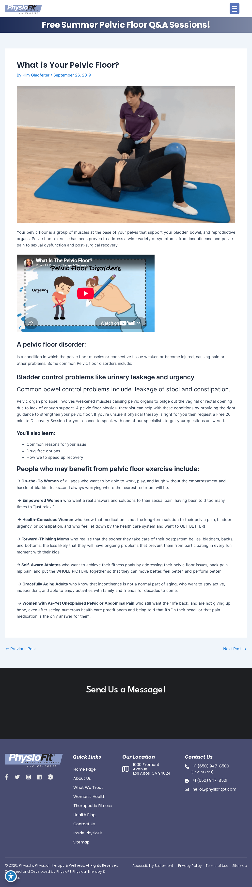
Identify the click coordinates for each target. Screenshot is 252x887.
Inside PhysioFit (87, 832)
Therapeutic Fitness (92, 805)
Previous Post (20, 649)
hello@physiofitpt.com (214, 789)
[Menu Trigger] (234, 8)
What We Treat (88, 787)
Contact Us (84, 823)
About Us (82, 778)
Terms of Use (217, 865)
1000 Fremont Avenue (146, 767)
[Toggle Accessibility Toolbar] (11, 876)
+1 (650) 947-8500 (211, 766)
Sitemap (81, 841)
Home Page (84, 768)
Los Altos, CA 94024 (152, 773)
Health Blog (84, 814)
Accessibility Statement (152, 865)
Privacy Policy (190, 865)
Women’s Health (89, 796)
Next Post (235, 649)
